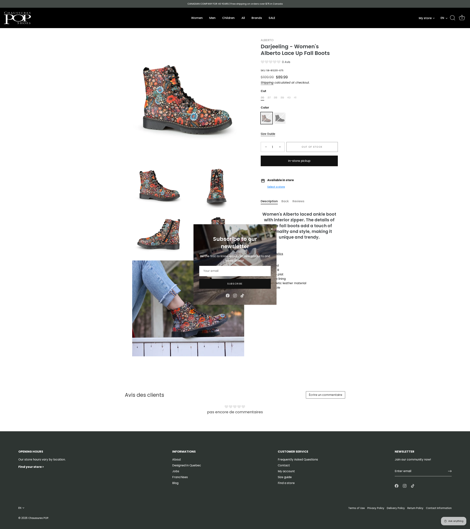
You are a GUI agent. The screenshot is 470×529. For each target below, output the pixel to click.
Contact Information (439, 508)
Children (228, 18)
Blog (175, 483)
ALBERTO (267, 40)
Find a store (286, 483)
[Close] (272, 229)
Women (197, 18)
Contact (284, 465)
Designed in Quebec (186, 465)
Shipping (267, 82)
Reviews (298, 201)
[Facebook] (227, 295)
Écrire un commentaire (325, 395)
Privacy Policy (375, 508)
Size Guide (268, 134)
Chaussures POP (38, 518)
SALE (272, 18)
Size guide (285, 477)
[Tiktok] (242, 295)
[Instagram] (235, 295)
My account (286, 471)
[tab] (271, 201)
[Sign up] (450, 471)
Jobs (175, 471)
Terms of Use (356, 508)
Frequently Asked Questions (298, 459)
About (176, 459)
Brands (257, 18)
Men (212, 18)
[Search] (453, 18)
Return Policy (415, 508)
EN (442, 18)
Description (269, 201)
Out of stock (312, 147)
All (243, 18)
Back (285, 201)
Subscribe (235, 283)
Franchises (180, 477)
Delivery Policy (396, 508)
